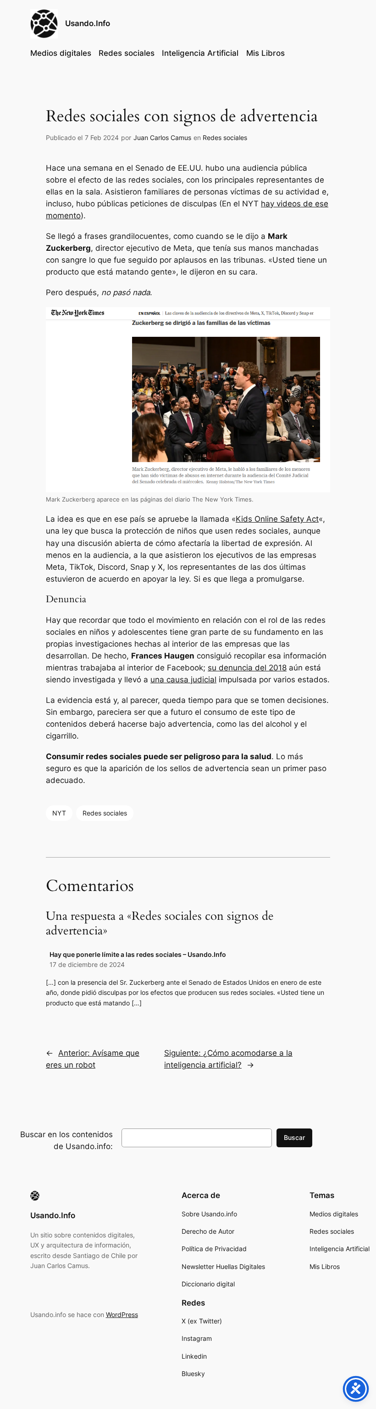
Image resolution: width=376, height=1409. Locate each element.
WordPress (122, 1314)
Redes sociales (225, 137)
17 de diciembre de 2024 (87, 964)
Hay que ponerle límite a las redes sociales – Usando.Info (138, 954)
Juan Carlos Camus (162, 137)
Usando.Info (87, 23)
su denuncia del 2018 (247, 667)
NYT (59, 813)
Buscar (294, 1137)
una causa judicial (183, 679)
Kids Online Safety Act (277, 519)
